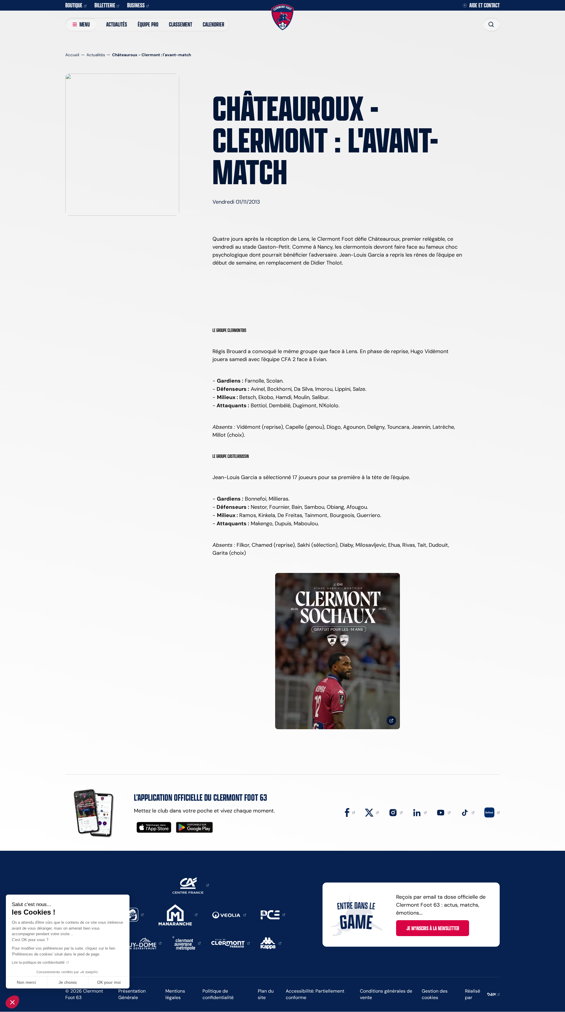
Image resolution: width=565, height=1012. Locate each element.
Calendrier (213, 24)
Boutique (73, 5)
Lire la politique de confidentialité (38, 963)
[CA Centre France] (190, 885)
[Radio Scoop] (134, 914)
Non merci (26, 982)
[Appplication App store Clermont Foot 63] (154, 827)
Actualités (116, 24)
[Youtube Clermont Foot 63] (443, 812)
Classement (180, 24)
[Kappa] (270, 943)
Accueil (72, 54)
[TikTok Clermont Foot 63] (468, 812)
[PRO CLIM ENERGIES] (273, 914)
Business (136, 5)
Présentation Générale (132, 994)
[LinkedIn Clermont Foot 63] (420, 812)
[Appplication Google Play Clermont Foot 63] (194, 827)
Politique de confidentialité (218, 994)
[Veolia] (229, 914)
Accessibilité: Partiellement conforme (315, 994)
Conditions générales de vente (386, 994)
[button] (12, 1002)
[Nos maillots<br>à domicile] (337, 651)
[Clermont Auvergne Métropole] (186, 943)
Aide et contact (484, 5)
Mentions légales (175, 994)
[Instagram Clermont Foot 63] (396, 812)
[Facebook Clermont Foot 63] (350, 812)
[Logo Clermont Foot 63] (282, 17)
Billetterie (104, 5)
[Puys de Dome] (143, 943)
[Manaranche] (178, 914)
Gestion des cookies (435, 994)
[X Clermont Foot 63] (372, 812)
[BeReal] (492, 812)
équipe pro (148, 24)
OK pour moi (109, 982)
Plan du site (266, 994)
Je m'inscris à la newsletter (432, 928)
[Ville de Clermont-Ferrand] (230, 943)
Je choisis (68, 982)
